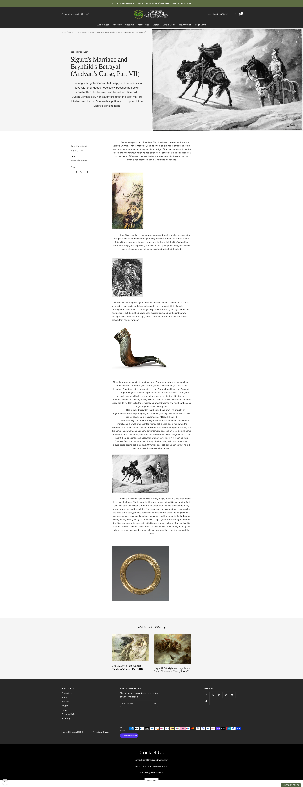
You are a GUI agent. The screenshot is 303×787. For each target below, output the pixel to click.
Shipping (66, 718)
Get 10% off (151, 780)
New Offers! (185, 25)
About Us (66, 697)
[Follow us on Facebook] (206, 695)
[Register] (155, 703)
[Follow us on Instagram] (219, 695)
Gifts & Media (169, 25)
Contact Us (67, 693)
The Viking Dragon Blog (78, 32)
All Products (103, 25)
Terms (64, 710)
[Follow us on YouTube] (232, 695)
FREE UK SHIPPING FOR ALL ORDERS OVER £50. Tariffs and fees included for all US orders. (152, 3)
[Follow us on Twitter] (212, 695)
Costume (129, 25)
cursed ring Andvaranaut (124, 153)
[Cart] (240, 14)
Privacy (65, 706)
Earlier (124, 142)
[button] (291, 785)
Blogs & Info (200, 25)
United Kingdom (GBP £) (217, 14)
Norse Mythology (80, 52)
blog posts (132, 142)
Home (64, 32)
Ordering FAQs (68, 714)
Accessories (143, 25)
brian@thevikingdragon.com (154, 760)
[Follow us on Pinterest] (226, 695)
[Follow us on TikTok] (206, 701)
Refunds (65, 701)
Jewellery (117, 25)
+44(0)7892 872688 (153, 772)
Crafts (156, 25)
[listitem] (71, 172)
